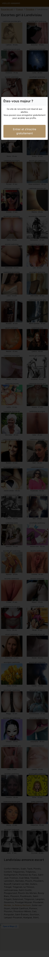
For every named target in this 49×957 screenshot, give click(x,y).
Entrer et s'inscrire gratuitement (24, 131)
